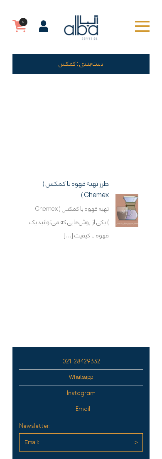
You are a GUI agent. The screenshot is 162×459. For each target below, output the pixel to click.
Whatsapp (81, 377)
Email (83, 409)
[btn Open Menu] (142, 26)
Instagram (81, 393)
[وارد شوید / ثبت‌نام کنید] (43, 26)
